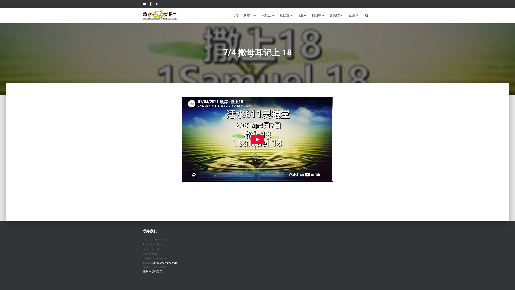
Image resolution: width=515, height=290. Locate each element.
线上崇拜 (353, 15)
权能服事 (317, 15)
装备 (301, 15)
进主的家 (285, 15)
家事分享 (335, 15)
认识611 (249, 15)
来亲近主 (267, 15)
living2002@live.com (164, 262)
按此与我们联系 (153, 271)
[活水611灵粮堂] (160, 15)
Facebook (151, 4)
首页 (235, 15)
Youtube (145, 4)
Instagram (156, 4)
